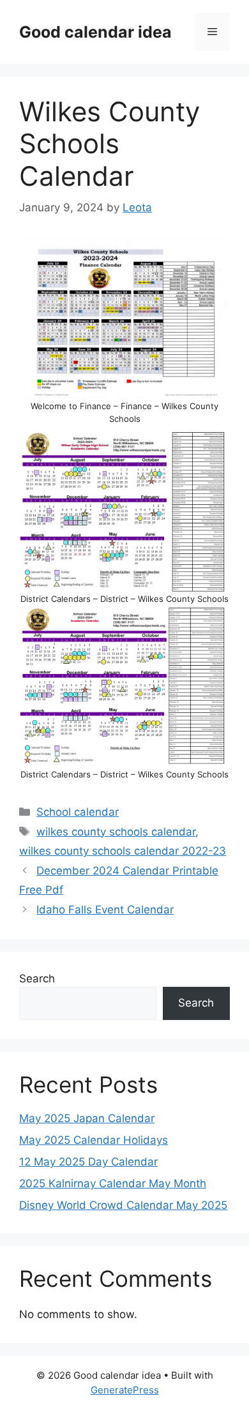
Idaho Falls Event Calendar (105, 909)
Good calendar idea (95, 31)
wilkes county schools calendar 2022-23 (122, 850)
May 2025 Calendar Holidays (93, 1140)
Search (37, 978)
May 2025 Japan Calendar (87, 1118)
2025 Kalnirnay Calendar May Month (112, 1183)
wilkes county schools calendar (115, 831)
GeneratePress (125, 1390)
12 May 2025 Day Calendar (88, 1161)
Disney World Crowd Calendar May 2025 (123, 1205)
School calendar (77, 812)
